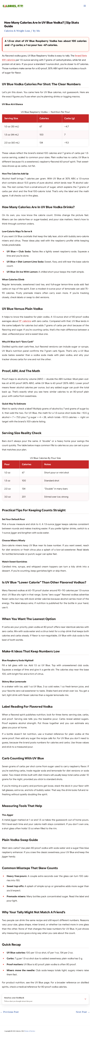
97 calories (25, 321)
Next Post (83, 1011)
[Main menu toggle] (85, 6)
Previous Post (9, 1011)
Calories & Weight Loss (17, 30)
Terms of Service (29, 1031)
